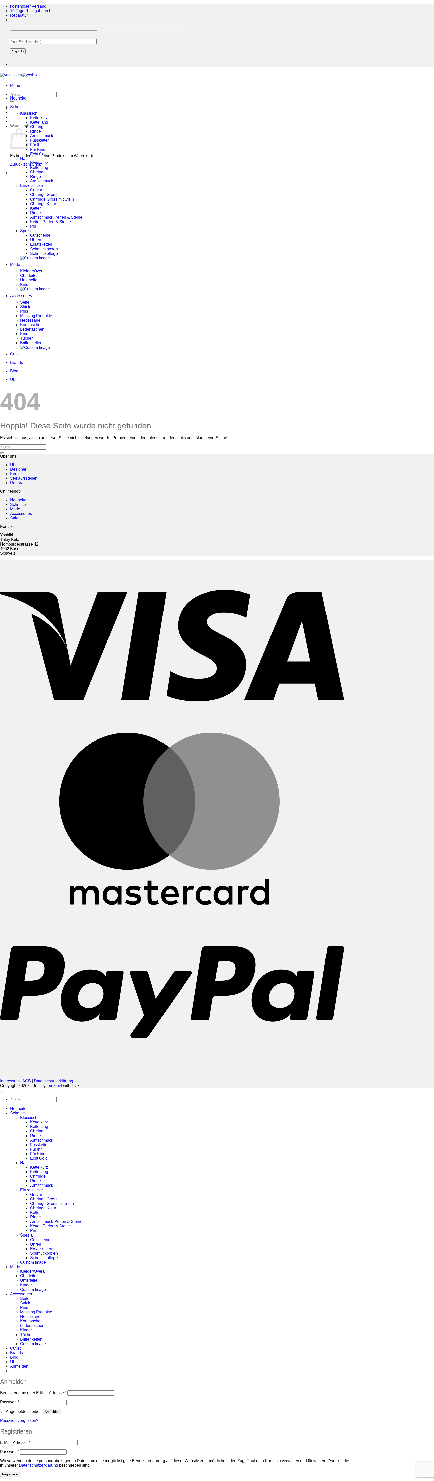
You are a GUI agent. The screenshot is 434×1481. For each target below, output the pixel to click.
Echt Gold (39, 154)
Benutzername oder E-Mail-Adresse (33, 1393)
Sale (14, 518)
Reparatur (19, 15)
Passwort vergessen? (19, 1420)
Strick (25, 307)
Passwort (9, 1402)
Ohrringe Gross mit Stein (52, 199)
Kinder (26, 284)
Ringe (35, 131)
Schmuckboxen (44, 249)
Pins (24, 311)
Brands (16, 362)
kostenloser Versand (28, 6)
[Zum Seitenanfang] (2, 1091)
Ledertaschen (32, 329)
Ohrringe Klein (43, 204)
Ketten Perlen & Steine (50, 222)
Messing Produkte (36, 316)
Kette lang (39, 122)
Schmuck (18, 107)
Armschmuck (41, 136)
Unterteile (28, 280)
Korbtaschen (31, 325)
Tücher (26, 338)
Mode (15, 264)
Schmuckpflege (44, 253)
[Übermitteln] (2, 453)
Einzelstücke (31, 185)
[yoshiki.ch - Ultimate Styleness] (22, 75)
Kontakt (17, 474)
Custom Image (33, 1262)
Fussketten (40, 140)
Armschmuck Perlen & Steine (56, 217)
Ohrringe (38, 127)
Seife (24, 302)
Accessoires (21, 295)
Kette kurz (39, 118)
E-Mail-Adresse (15, 1442)
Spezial (27, 231)
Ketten (36, 208)
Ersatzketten (41, 244)
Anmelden (52, 1412)
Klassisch (28, 113)
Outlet (15, 354)
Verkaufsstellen (23, 478)
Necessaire (30, 320)
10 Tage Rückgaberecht (31, 11)
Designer (18, 469)
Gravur (36, 190)
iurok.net (54, 1085)
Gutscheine (40, 235)
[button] (15, 85)
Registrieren (10, 1474)
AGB (26, 1081)
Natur (25, 158)
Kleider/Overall (33, 271)
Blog (14, 371)
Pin (33, 226)
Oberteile (28, 275)
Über (14, 379)
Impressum (10, 1081)
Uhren (35, 240)
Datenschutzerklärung (53, 1081)
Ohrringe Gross (43, 194)
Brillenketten (31, 343)
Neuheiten (19, 98)
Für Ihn (36, 145)
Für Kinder (39, 149)
